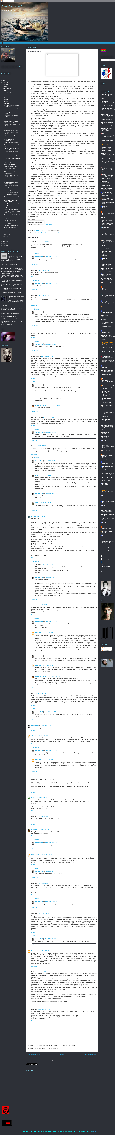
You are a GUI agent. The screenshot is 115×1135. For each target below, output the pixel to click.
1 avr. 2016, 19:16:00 (43, 295)
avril (5, 103)
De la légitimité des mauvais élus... (12, 128)
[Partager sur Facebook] (56, 230)
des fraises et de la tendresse (106, 287)
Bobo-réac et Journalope (107, 502)
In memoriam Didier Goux (108, 279)
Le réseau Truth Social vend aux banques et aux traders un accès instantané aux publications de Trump (108, 117)
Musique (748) (105, 130)
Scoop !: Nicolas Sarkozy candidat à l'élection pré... (12, 189)
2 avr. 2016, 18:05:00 (51, 871)
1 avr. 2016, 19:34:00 (43, 331)
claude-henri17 (35, 854)
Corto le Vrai (39, 256)
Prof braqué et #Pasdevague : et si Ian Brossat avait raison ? (108, 428)
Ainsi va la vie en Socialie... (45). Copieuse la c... (11, 197)
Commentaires (106, 650)
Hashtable (104, 181)
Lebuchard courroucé (41, 405)
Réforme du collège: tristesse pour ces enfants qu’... (11, 105)
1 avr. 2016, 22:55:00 (47, 759)
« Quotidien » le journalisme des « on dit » (108, 394)
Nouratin (104, 331)
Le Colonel (104, 246)
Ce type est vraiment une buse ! (11, 207)
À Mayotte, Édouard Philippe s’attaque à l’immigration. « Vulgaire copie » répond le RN (107, 148)
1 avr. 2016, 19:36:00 (49, 417)
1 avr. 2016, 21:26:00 (51, 385)
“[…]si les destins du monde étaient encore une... (108, 421)
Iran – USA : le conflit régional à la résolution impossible (107, 254)
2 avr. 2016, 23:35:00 (43, 950)
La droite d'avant (106, 462)
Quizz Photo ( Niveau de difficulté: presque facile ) (12, 204)
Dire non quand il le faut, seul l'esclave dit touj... (10, 169)
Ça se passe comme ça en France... (11, 192)
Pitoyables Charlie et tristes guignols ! (12, 155)
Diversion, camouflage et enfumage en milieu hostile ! (12, 179)
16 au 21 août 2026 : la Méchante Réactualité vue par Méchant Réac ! (107, 170)
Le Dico (24, 43)
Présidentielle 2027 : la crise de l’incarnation (108, 247)
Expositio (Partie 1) (106, 486)
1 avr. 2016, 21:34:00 (51, 460)
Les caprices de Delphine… (108, 452)
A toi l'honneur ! (11, 6)
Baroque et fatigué (106, 496)
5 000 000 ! (4, 305)
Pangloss (34, 331)
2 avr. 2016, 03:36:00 (41, 797)
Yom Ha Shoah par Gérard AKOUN (107, 322)
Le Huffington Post (106, 398)
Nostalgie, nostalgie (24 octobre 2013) (107, 194)
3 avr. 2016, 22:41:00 (54, 676)
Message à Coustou (106, 189)
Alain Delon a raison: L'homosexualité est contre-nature (11, 288)
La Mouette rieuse (106, 274)
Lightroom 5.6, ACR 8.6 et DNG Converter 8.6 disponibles (108, 543)
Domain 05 (104, 556)
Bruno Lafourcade (106, 366)
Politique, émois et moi (107, 268)
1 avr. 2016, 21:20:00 (51, 312)
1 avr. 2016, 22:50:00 (47, 665)
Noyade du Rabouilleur (107, 312)
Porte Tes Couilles (106, 472)
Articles (104, 648)
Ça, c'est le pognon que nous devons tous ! (107, 565)
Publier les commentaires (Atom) (66, 1060)
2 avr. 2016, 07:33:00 (43, 816)
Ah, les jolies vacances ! (107, 511)
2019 (4, 78)
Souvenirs (31, 43)
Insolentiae (104, 218)
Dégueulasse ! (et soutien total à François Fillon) (15, 254)
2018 (4, 80)
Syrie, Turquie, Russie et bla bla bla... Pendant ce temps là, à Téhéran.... (108, 518)
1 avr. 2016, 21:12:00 (51, 256)
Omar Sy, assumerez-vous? (108, 463)
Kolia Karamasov (106, 523)
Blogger (94, 1131)
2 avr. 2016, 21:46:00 (54, 405)
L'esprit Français (106, 419)
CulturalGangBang (106, 559)
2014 (4, 239)
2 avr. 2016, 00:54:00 (43, 777)
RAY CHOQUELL (106, 540)
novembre (6, 88)
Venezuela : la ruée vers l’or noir (108, 242)
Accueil (6, 43)
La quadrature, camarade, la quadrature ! (108, 382)
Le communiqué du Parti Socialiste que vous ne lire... (12, 159)
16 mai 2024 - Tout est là (107, 308)
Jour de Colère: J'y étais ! (7, 273)
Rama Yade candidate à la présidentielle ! (9, 139)
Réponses (36, 253)
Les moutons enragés (107, 251)
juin (5, 99)
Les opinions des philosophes (106, 483)
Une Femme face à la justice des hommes (108, 387)
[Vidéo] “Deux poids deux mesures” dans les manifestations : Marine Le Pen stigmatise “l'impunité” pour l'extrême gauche (108, 360)
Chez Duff (104, 258)
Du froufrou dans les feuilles (107, 455)
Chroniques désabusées (107, 466)
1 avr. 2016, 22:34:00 (51, 750)
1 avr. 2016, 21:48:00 (51, 577)
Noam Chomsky (45, 233)
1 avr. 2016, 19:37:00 (39, 516)
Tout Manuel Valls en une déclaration (9, 312)
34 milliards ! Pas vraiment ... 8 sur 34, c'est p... (12, 125)
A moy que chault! (106, 264)
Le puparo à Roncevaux (107, 328)
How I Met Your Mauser (108, 501)
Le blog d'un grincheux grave (107, 342)
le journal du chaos (106, 335)
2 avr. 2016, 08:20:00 (43, 829)
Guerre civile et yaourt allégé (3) (107, 128)
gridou (37, 475)
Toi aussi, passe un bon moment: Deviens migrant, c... (11, 152)
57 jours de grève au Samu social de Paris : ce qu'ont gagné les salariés (107, 177)
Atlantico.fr (105, 101)
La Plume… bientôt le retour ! (108, 407)
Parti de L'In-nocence (107, 562)
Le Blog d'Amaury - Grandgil (107, 392)
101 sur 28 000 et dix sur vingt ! (11, 142)
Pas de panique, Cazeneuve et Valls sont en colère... (12, 112)
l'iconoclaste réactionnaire (108, 386)
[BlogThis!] (53, 230)
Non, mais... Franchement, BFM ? (107, 97)
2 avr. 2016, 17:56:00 (43, 913)
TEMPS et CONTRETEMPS (106, 320)
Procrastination (105, 442)
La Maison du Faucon (107, 122)
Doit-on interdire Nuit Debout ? (11, 166)
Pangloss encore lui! (107, 188)
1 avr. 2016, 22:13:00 (47, 632)
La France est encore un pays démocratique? (108, 260)
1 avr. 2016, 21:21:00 (51, 344)
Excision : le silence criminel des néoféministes (108, 110)
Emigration (104, 532)
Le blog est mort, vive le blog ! (107, 492)
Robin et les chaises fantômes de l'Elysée (11, 136)
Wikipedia (57, 195)
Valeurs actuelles (106, 356)
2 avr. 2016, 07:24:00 (47, 396)
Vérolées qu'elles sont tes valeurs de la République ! (12, 116)
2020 (4, 76)
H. (32, 516)
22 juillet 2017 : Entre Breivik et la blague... (107, 479)
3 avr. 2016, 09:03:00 (40, 971)
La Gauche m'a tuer (107, 294)
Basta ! (104, 174)
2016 (4, 84)
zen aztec (34, 735)
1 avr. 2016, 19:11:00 (43, 270)
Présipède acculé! (106, 332)
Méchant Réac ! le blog (107, 167)
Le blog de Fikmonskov (107, 425)
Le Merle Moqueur (106, 510)
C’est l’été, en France (106, 230)
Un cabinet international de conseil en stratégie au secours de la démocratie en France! (108, 201)
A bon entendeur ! (15, 43)
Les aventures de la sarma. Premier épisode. (107, 458)
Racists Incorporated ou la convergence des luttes (107, 468)
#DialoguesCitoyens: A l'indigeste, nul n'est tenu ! (11, 172)
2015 (4, 237)
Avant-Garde (105, 553)
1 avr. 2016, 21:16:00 (51, 283)
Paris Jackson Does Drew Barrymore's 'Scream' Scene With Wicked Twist (108, 401)
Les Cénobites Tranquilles (108, 352)
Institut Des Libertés (107, 240)
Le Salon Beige (105, 547)
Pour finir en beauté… (107, 537)
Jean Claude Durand (106, 528)
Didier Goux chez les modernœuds (107, 379)
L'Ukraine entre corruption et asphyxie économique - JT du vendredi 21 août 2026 (108, 163)
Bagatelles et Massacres (107, 536)
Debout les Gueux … (106, 275)
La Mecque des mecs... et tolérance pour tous (12, 217)
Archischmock (105, 527)
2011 (4, 245)
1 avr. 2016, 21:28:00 (51, 432)
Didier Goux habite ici (107, 283)
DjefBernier (105, 506)
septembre (6, 92)
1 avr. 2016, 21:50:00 (51, 621)
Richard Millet (105, 445)
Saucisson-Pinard (106, 198)
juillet (5, 97)
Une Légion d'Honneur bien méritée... (10, 221)
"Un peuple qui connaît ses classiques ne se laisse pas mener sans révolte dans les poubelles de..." (108, 414)
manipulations (37, 233)
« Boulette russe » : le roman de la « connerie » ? (108, 155)
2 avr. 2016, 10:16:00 (43, 883)
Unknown (38, 632)
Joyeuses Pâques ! (106, 376)
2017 (4, 82)
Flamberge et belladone (107, 301)
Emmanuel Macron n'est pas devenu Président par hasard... (16, 296)
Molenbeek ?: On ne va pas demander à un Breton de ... (11, 224)
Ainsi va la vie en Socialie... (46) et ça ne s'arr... (12, 145)
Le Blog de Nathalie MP (108, 233)
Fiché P (103, 507)
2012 (4, 243)
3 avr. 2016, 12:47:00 (45, 502)
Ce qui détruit (105, 437)
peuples (53, 233)
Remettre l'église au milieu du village (107, 95)
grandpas (34, 829)
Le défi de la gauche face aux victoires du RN (108, 303)
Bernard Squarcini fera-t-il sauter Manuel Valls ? (12, 267)
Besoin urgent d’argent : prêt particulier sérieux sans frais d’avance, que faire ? (108, 297)
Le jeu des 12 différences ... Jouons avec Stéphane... (12, 212)
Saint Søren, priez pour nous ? (108, 497)
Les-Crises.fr (105, 114)
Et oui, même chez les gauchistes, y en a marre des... (12, 109)
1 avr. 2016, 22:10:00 (43, 735)
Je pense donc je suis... (9, 162)
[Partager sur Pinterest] (58, 230)
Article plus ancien (91, 1054)
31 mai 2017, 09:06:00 (44, 1009)
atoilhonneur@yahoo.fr (47, 224)
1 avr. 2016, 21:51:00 (51, 712)
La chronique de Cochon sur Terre (108, 515)
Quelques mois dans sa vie (108, 316)
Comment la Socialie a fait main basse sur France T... (11, 176)
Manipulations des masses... (10, 227)
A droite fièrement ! (107, 108)
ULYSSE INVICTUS (107, 477)
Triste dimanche (5, 263)
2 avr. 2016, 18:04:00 (51, 842)
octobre (6, 90)
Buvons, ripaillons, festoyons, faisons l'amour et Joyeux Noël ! (12, 281)
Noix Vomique (105, 441)
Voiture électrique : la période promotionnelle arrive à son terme (107, 184)
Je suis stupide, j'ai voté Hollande (108, 489)
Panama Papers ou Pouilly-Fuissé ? (12, 215)
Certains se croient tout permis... (11, 130)
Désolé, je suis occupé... (9, 164)
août (5, 95)
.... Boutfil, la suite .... (107, 370)
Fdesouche (104, 134)
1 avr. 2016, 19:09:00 (43, 241)
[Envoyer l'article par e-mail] (49, 230)
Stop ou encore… (106, 353)
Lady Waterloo (105, 436)
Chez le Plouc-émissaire (107, 451)
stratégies (58, 233)
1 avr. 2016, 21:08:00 (40, 693)
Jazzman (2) (104, 433)
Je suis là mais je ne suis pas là (108, 290)
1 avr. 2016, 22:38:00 (51, 656)
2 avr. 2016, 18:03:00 (51, 493)
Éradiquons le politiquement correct (107, 228)
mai (5, 101)
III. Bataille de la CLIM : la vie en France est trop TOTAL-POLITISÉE (108, 236)
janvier (6, 234)
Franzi (33, 797)
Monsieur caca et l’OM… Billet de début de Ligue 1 (107, 124)
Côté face (103, 86)
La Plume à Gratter (107, 405)
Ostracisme (105, 315)
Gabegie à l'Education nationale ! (11, 209)
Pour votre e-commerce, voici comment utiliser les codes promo (108, 338)
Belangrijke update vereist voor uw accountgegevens (108, 270)
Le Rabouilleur (105, 311)
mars (5, 230)
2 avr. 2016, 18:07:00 (51, 939)
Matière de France (106, 326)
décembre (6, 86)
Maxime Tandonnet (107, 192)
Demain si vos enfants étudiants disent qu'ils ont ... (11, 186)
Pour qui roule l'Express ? (10, 119)
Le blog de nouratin (107, 531)
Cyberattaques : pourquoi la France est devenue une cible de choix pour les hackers (108, 104)
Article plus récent (34, 1054)
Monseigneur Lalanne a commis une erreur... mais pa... (12, 200)
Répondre (34, 250)
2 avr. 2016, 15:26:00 (45, 475)
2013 (4, 241)
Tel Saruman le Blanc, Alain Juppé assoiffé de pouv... (11, 182)
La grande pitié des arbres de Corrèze (108, 447)
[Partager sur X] (55, 230)
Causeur (104, 153)
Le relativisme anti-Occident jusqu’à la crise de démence (108, 474)
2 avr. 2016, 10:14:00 (46, 854)
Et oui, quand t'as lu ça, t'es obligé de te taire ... (11, 148)
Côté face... (105, 411)
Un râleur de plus (106, 374)
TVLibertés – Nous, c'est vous (108, 159)
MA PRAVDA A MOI (107, 212)
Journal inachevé (106, 284)
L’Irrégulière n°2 (105, 367)
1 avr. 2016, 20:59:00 (47, 564)
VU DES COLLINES (107, 278)
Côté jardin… (105, 209)
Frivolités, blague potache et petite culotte (11, 132)
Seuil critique (105, 432)
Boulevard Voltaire (106, 145)
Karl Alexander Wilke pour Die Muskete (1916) (108, 214)
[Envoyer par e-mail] (52, 230)
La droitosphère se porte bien (10, 194)
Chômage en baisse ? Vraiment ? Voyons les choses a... (11, 121)
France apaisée (105, 265)
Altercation (104, 524)
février (6, 232)
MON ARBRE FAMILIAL (108, 371)
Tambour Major (106, 306)
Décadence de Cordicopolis (105, 207)
